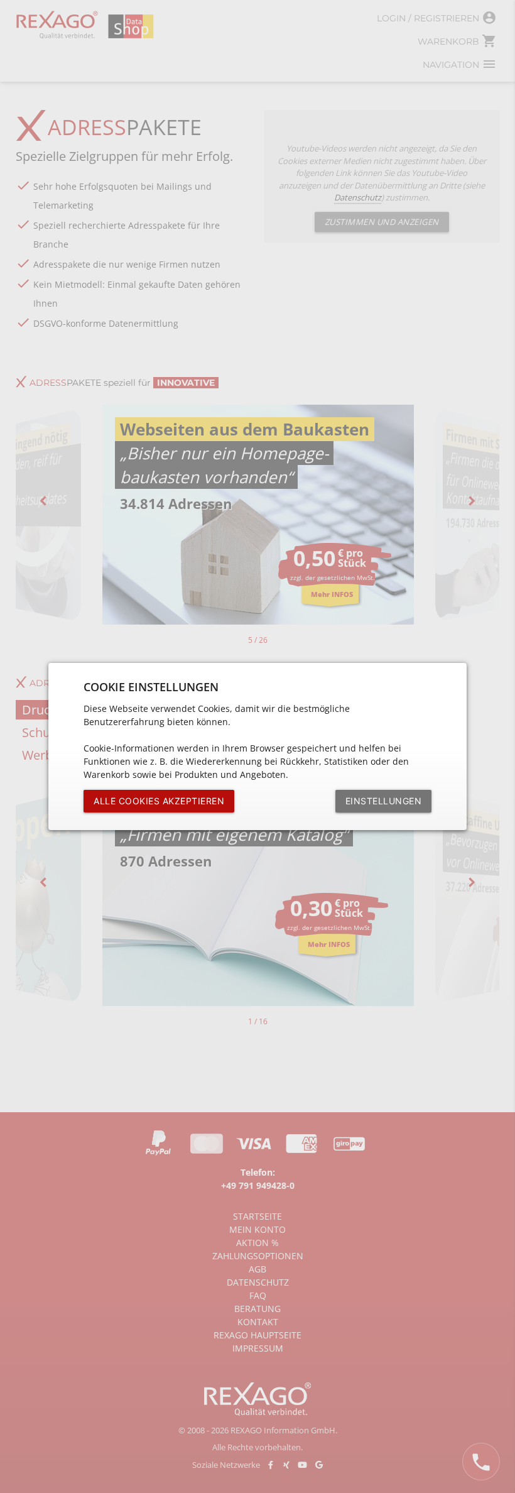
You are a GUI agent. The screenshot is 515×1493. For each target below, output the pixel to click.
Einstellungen (383, 801)
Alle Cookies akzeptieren (159, 801)
